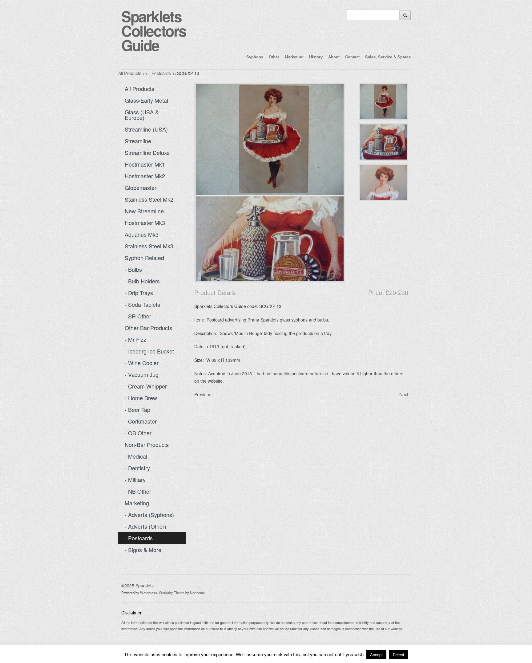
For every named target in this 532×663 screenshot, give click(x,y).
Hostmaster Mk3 (145, 223)
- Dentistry (137, 468)
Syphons (254, 57)
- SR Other (138, 316)
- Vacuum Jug (142, 374)
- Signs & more (143, 550)
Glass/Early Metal (146, 100)
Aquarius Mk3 (142, 234)
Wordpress (148, 592)
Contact (352, 57)
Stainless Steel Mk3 (149, 246)
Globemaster (140, 187)
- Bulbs (133, 269)
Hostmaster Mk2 (145, 176)
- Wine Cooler (142, 363)
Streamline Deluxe (147, 152)
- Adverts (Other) (145, 526)
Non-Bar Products (147, 444)
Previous (202, 394)
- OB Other (138, 433)
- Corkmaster (141, 421)
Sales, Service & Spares (388, 57)
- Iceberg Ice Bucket (149, 351)
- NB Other (138, 491)
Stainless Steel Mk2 (149, 199)
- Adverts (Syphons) (149, 515)
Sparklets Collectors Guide (153, 31)
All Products (129, 73)
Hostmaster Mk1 (145, 164)
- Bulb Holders (142, 281)
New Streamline (144, 211)
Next (403, 394)
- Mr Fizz (135, 339)
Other (274, 57)
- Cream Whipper (146, 386)
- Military (135, 479)
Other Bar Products (148, 328)
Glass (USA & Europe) (142, 114)
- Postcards (160, 73)
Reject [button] (398, 654)
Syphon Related (144, 258)
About (334, 57)
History (316, 57)
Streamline (138, 141)
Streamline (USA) (146, 129)
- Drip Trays (139, 293)
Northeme (197, 592)
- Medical (136, 456)
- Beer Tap (137, 409)
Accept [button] (376, 654)
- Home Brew (141, 398)
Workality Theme (171, 592)
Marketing (294, 57)
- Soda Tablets (142, 304)
